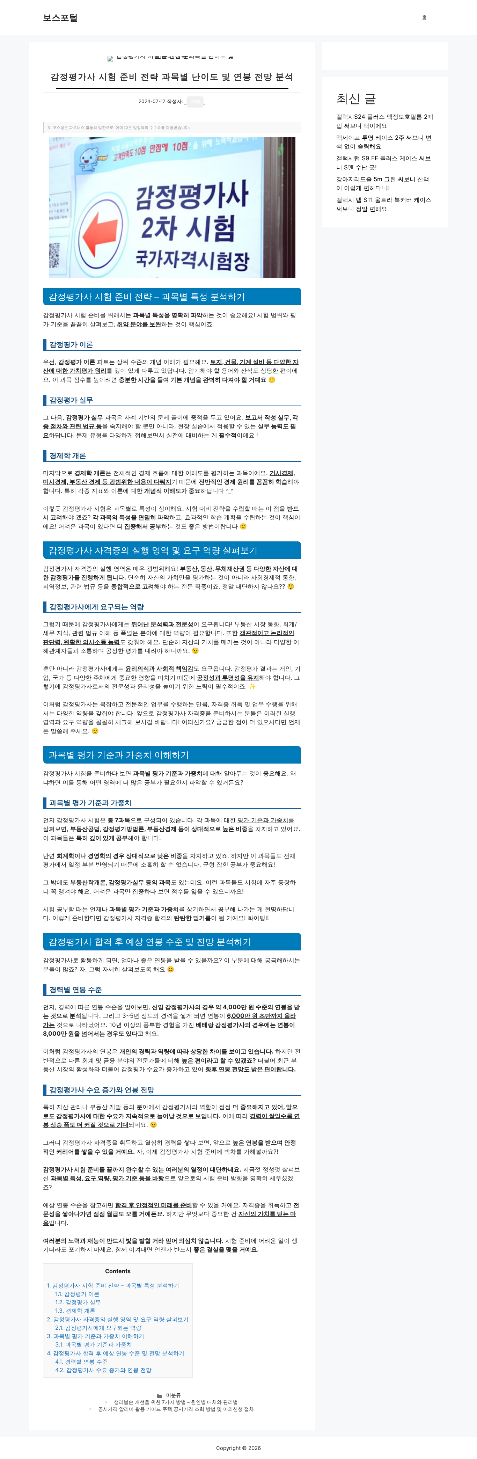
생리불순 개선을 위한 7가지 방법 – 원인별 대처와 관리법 (176, 1402)
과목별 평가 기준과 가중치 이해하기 (95, 1336)
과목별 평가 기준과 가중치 (93, 1344)
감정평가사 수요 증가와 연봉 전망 (103, 1369)
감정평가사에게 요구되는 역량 (98, 1327)
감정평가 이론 (77, 1293)
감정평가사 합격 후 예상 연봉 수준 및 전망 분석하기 (115, 1353)
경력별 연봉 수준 (81, 1361)
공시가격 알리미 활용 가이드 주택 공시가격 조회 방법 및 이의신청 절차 (176, 1409)
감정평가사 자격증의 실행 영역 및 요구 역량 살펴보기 (118, 1319)
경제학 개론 (75, 1310)
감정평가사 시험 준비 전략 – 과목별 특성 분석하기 (113, 1285)
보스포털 (60, 17)
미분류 (173, 1395)
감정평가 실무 (78, 1302)
